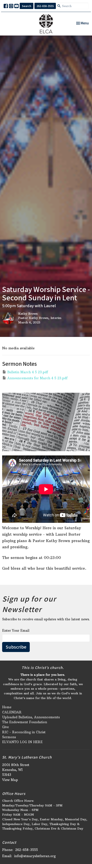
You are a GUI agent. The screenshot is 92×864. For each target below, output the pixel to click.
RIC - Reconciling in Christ (24, 732)
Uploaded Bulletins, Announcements (31, 717)
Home (6, 707)
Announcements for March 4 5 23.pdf (37, 378)
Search (26, 6)
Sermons (9, 737)
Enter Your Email (15, 630)
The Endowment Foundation (24, 722)
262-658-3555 (45, 6)
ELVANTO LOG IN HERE (22, 742)
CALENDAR (12, 712)
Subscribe (16, 647)
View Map (10, 780)
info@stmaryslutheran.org (35, 856)
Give (5, 727)
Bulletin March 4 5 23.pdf (27, 372)
